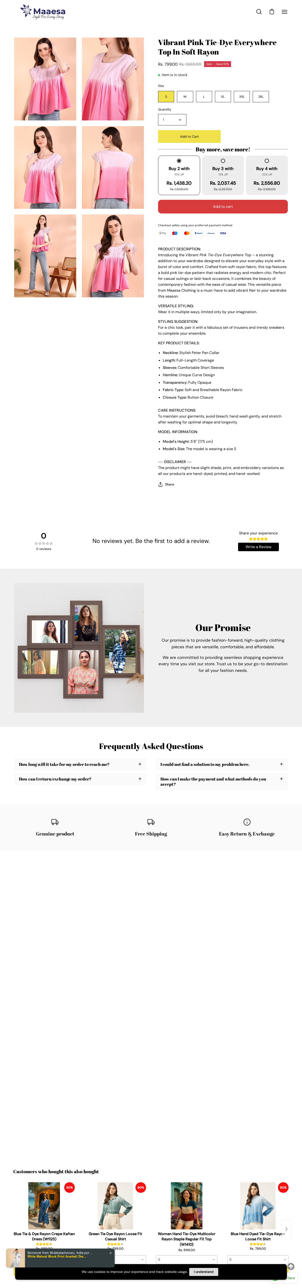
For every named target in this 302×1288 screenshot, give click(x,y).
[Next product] (286, 1229)
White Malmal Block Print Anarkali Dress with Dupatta (56, 1256)
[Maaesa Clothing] (43, 12)
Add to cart (223, 206)
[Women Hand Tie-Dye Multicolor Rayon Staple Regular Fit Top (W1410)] (186, 1205)
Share (169, 484)
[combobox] (115, 1259)
